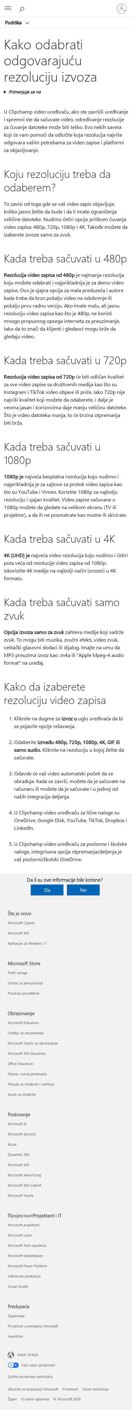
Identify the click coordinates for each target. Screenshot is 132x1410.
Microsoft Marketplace (25, 1255)
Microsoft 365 (18, 933)
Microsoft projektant (23, 1224)
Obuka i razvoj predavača (27, 1073)
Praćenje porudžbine (23, 993)
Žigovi (12, 1399)
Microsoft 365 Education (26, 1053)
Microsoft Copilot (21, 922)
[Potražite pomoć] (22, 8)
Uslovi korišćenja (95, 1389)
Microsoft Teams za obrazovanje (33, 1043)
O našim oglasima (35, 1399)
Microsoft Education (23, 1022)
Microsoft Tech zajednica (27, 1245)
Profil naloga (17, 972)
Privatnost (70, 1389)
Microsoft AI (17, 1123)
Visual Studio (18, 1286)
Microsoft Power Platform (27, 1265)
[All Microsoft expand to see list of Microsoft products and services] (8, 8)
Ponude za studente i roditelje (31, 1084)
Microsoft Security (22, 1134)
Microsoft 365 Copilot (24, 1185)
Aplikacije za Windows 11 (27, 943)
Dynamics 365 (18, 1154)
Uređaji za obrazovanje (26, 1032)
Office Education (20, 1063)
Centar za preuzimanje (25, 983)
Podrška (14, 22)
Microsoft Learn (20, 1235)
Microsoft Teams (21, 1195)
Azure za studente (22, 1094)
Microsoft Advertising (24, 1175)
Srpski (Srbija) (27, 1354)
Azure (12, 1144)
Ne (83, 889)
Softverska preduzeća (24, 1276)
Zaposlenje (16, 1315)
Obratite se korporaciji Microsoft (33, 1389)
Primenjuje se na (25, 92)
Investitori (15, 1336)
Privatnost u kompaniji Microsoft (33, 1326)
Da (47, 889)
